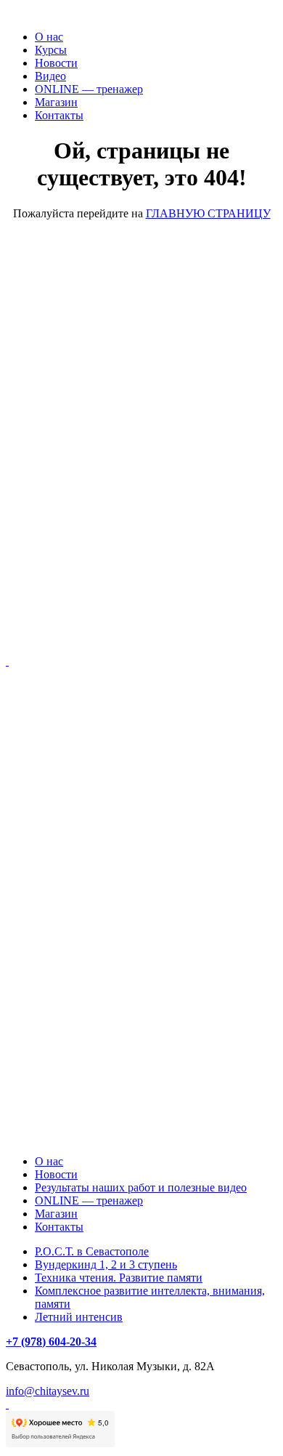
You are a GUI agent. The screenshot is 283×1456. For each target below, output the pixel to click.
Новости (56, 63)
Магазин (56, 102)
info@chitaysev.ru (47, 1391)
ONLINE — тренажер (89, 89)
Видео (50, 76)
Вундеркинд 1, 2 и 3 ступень (106, 1264)
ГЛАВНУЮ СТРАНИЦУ (208, 213)
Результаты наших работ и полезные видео (141, 1187)
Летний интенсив (79, 1317)
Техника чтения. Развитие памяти (118, 1277)
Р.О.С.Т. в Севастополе (92, 1251)
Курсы (51, 50)
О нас (49, 37)
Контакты (59, 115)
